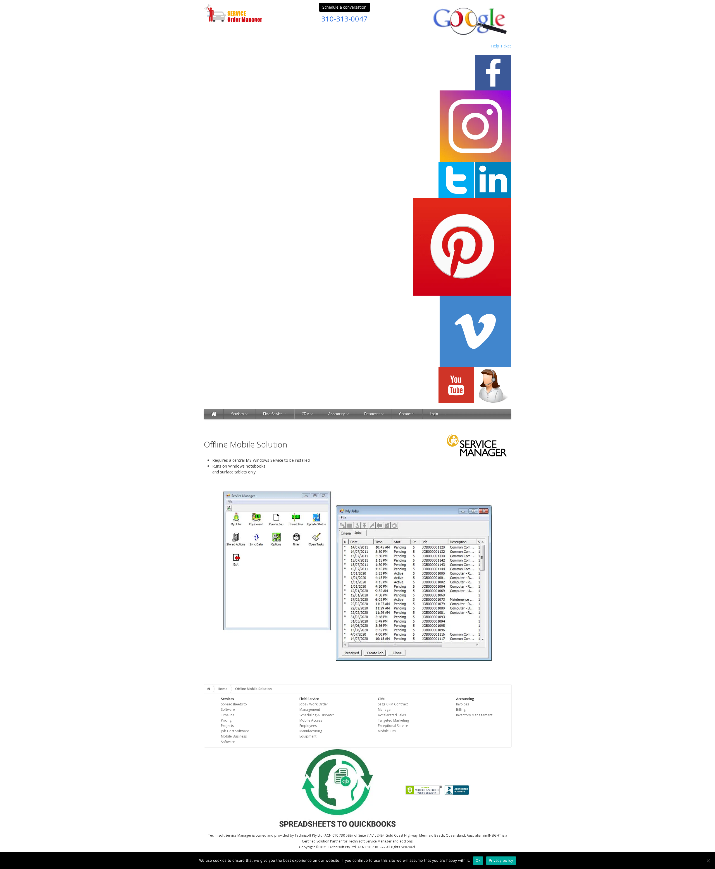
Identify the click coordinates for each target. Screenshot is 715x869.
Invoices (462, 704)
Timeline (227, 715)
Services (237, 414)
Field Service (273, 414)
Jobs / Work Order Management (313, 707)
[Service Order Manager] (213, 414)
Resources (372, 414)
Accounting (336, 414)
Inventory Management (474, 715)
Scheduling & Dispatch (317, 715)
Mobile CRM (387, 731)
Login (434, 414)
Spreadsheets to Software (234, 707)
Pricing (226, 720)
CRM (305, 414)
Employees (308, 725)
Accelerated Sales (392, 715)
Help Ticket (501, 46)
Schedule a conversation (344, 7)
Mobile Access (310, 720)
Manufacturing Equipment (310, 734)
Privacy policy (501, 860)
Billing (461, 709)
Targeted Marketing (393, 720)
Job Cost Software (235, 731)
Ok (478, 860)
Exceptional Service (393, 725)
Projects (227, 725)
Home (222, 688)
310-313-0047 (344, 19)
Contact (405, 414)
